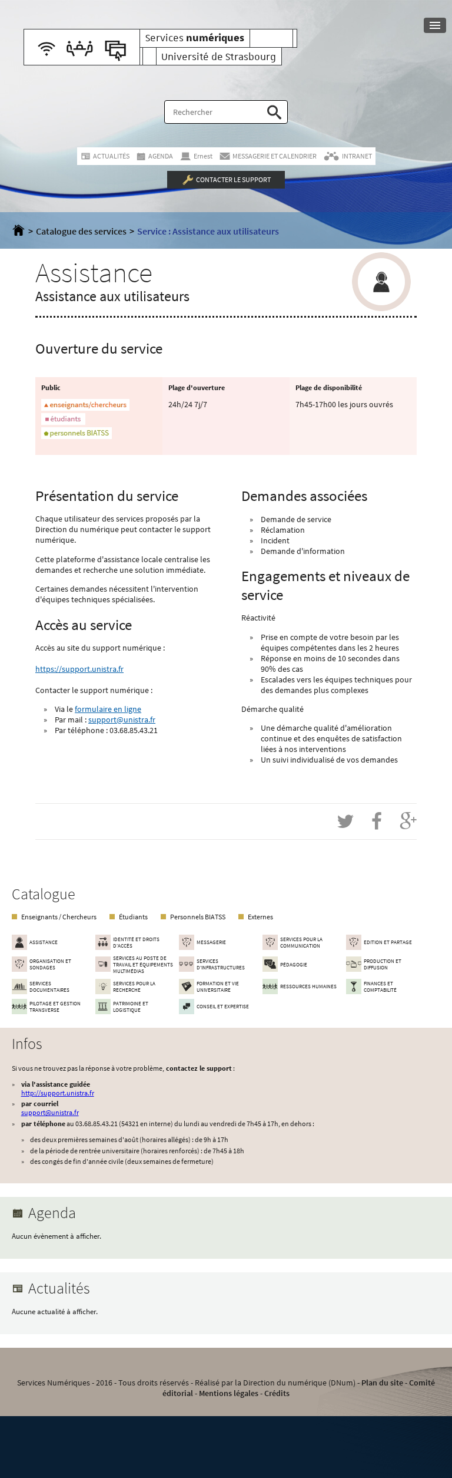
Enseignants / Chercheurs (59, 916)
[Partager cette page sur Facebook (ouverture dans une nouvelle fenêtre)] (376, 821)
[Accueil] (18, 231)
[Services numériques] (82, 47)
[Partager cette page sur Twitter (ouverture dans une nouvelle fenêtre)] (345, 821)
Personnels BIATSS (197, 916)
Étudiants (133, 916)
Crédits (277, 1393)
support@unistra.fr (121, 719)
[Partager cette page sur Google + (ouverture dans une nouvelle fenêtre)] (408, 821)
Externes (260, 916)
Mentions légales (228, 1393)
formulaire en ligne (108, 709)
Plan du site (382, 1382)
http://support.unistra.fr (57, 1092)
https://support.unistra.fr (79, 669)
